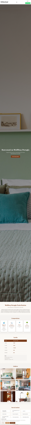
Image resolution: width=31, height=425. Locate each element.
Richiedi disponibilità (15, 156)
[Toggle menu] (16, 2)
